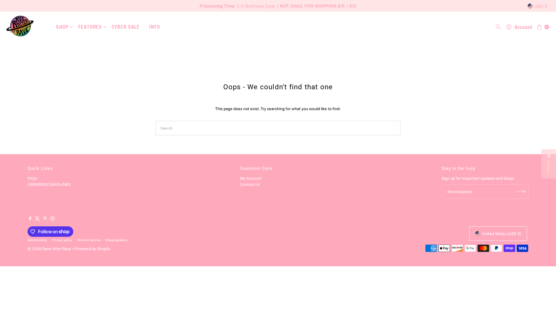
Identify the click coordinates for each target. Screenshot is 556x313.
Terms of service (89, 240)
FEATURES (90, 26)
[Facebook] (30, 219)
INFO (154, 26)
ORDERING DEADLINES (49, 184)
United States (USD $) (501, 233)
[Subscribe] (521, 191)
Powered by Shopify (92, 248)
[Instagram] (52, 219)
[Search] (498, 27)
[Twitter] (37, 219)
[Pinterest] (45, 219)
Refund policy (37, 240)
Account (523, 27)
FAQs (32, 178)
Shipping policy (116, 240)
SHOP (62, 26)
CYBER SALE (125, 26)
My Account (250, 178)
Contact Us (250, 184)
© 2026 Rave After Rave (49, 248)
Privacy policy (62, 240)
